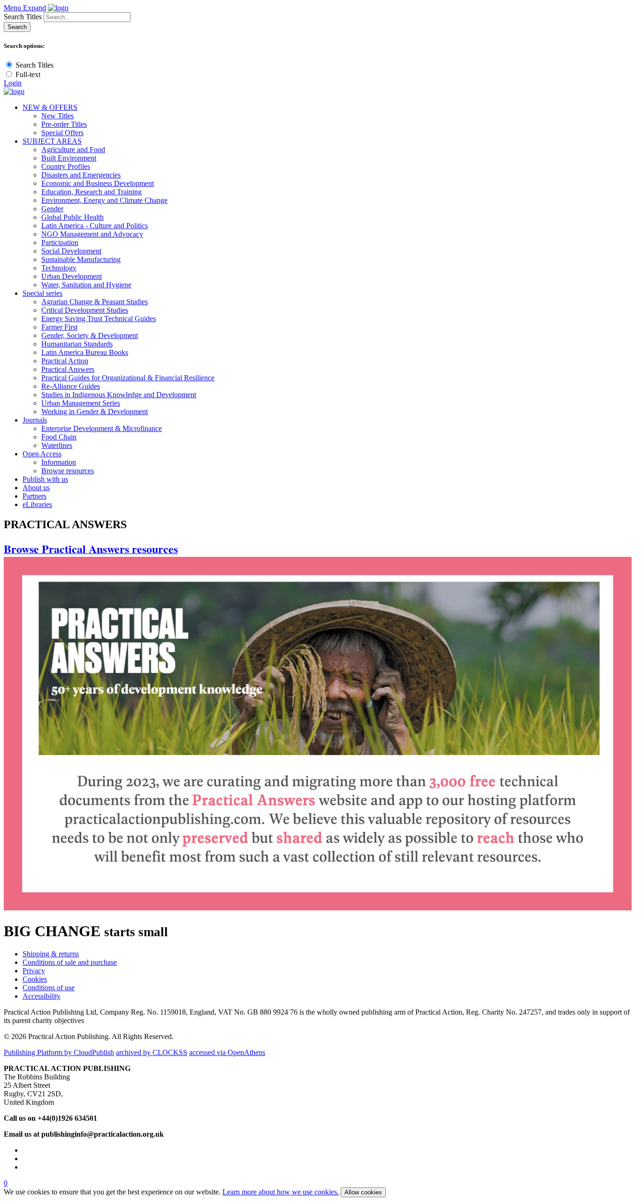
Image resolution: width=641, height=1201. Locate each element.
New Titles (57, 116)
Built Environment (68, 158)
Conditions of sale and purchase (70, 962)
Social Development (71, 251)
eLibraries (37, 504)
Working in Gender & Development (94, 412)
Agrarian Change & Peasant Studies (94, 302)
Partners (34, 496)
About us (36, 488)
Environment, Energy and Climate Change (104, 200)
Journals (35, 420)
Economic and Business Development (97, 183)
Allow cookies (363, 1192)
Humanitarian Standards (77, 344)
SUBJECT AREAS (52, 141)
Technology (58, 268)
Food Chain (58, 437)
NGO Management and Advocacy (92, 234)
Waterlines (56, 445)
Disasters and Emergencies (81, 175)
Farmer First (59, 327)
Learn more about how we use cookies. (280, 1192)
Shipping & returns (51, 954)
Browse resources (67, 471)
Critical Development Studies (84, 310)
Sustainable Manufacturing (81, 259)
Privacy (34, 971)
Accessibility (42, 996)
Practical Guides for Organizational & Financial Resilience (127, 378)
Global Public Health (72, 217)
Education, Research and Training (91, 192)
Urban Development (71, 276)
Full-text (27, 74)
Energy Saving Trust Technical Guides (98, 319)
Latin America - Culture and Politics (94, 226)
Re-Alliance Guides (70, 386)
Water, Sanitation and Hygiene (86, 285)
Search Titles (23, 17)
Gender (52, 209)
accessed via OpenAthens (227, 1052)
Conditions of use (49, 988)
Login (13, 83)
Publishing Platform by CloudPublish (59, 1052)
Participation (59, 242)
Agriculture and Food (73, 150)
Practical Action (64, 361)
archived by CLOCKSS (151, 1052)
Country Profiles (65, 166)
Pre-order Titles (64, 124)
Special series (42, 293)
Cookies (35, 979)
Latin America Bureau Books (84, 352)
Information (58, 462)
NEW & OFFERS (50, 107)
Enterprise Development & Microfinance (101, 428)
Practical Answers (67, 369)
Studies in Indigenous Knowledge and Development (118, 395)
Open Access (42, 454)
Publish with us (45, 479)
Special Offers (62, 133)
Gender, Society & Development (89, 335)
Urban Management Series (80, 403)
